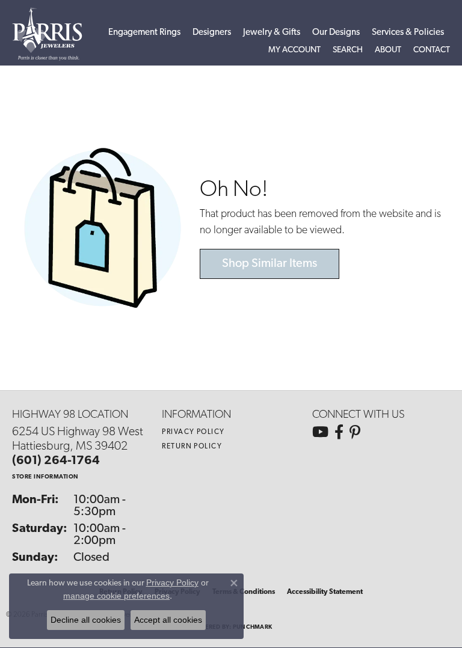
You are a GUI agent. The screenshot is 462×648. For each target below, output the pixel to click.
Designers (211, 32)
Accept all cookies (168, 620)
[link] (431, 50)
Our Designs (336, 32)
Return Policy (192, 446)
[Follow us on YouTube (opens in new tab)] (320, 432)
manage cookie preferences (116, 596)
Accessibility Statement (325, 592)
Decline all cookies (86, 620)
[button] (294, 50)
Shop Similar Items (269, 264)
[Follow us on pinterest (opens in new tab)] (355, 432)
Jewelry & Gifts (271, 32)
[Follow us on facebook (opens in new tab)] (338, 432)
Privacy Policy (193, 432)
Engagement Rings (144, 32)
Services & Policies (408, 32)
